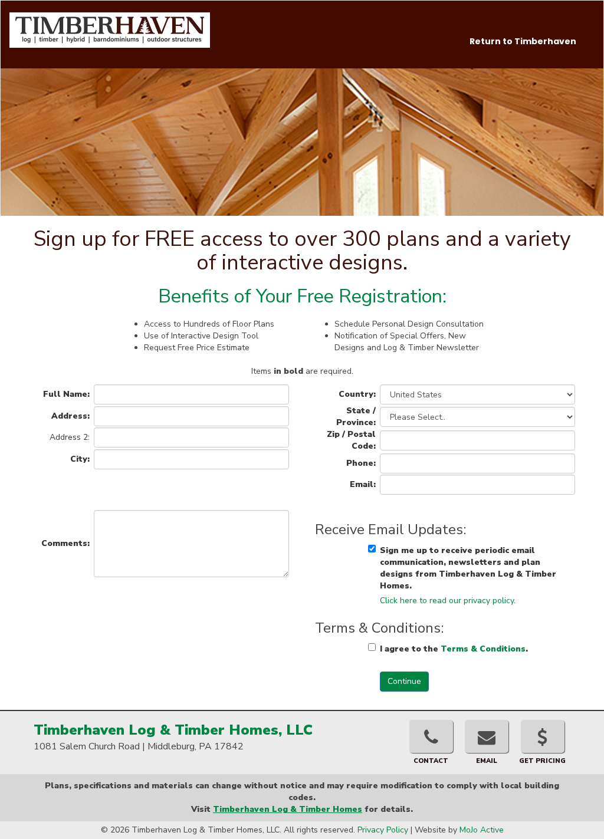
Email (486, 760)
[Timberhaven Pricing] (542, 736)
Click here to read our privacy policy (447, 600)
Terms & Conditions (483, 648)
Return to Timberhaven (523, 41)
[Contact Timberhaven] (431, 736)
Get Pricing (542, 760)
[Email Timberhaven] (486, 736)
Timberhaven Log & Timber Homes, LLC (173, 729)
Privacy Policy (382, 829)
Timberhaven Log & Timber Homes (287, 809)
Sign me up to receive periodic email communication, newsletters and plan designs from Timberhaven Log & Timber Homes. (468, 568)
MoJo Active (481, 829)
